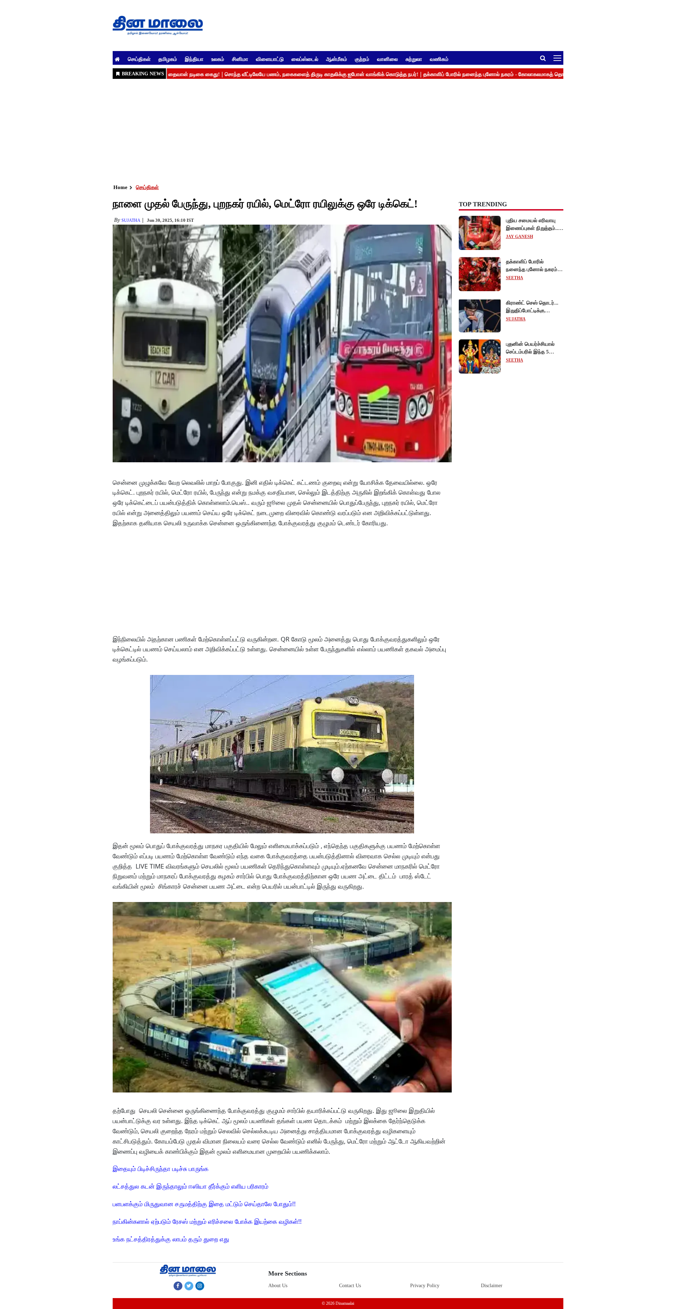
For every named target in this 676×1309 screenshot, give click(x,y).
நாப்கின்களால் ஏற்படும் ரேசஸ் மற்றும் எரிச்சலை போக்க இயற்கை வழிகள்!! (207, 1221)
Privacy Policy (424, 1285)
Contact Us (350, 1285)
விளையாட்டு (270, 58)
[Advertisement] (324, 130)
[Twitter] (188, 1285)
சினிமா (240, 58)
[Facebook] (178, 1285)
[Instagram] (199, 1285)
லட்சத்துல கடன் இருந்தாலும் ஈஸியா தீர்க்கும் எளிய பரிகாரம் (190, 1186)
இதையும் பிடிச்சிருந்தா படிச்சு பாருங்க (160, 1168)
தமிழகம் (167, 58)
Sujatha (130, 220)
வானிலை (387, 58)
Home (120, 187)
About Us (277, 1285)
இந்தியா (194, 58)
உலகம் (217, 58)
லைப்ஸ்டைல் (305, 58)
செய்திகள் (139, 58)
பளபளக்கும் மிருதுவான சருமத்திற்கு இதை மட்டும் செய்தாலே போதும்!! (204, 1204)
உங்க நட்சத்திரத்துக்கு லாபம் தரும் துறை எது (171, 1239)
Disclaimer (491, 1285)
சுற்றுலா (414, 58)
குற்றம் (362, 58)
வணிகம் (439, 58)
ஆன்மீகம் (336, 58)
